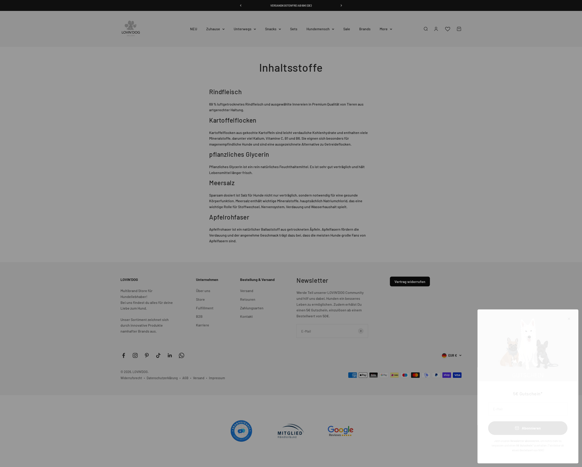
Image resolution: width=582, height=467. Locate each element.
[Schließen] (569, 319)
